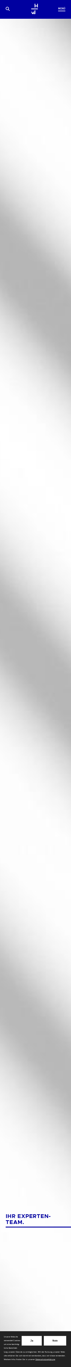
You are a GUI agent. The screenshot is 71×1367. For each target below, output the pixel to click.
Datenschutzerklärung (45, 1359)
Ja (31, 1340)
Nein (55, 1340)
